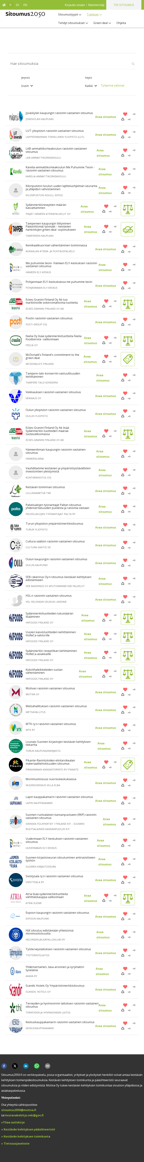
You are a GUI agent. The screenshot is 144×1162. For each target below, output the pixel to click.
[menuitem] (69, 14)
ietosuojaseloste (18, 1143)
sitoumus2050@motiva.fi (18, 1110)
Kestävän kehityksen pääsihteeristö (29, 1129)
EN (25, 5)
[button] (4, 1066)
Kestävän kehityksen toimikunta (26, 1136)
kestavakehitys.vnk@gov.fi (24, 1115)
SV (17, 5)
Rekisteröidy (96, 5)
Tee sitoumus (123, 5)
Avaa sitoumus (105, 117)
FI (10, 5)
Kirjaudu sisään (75, 5)
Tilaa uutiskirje (14, 1122)
